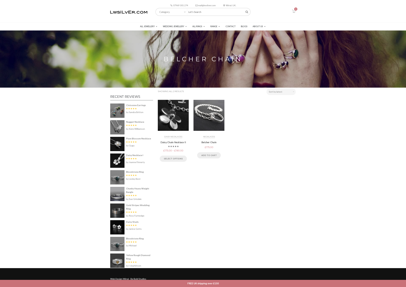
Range (213, 26)
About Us (258, 26)
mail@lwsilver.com (207, 5)
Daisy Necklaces (173, 136)
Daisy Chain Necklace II (173, 142)
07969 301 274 (180, 5)
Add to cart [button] (209, 155)
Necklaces (209, 136)
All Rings (197, 26)
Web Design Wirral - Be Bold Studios (128, 278)
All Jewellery (147, 26)
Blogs (244, 26)
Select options (173, 158)
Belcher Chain (208, 142)
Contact (231, 26)
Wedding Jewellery (173, 26)
